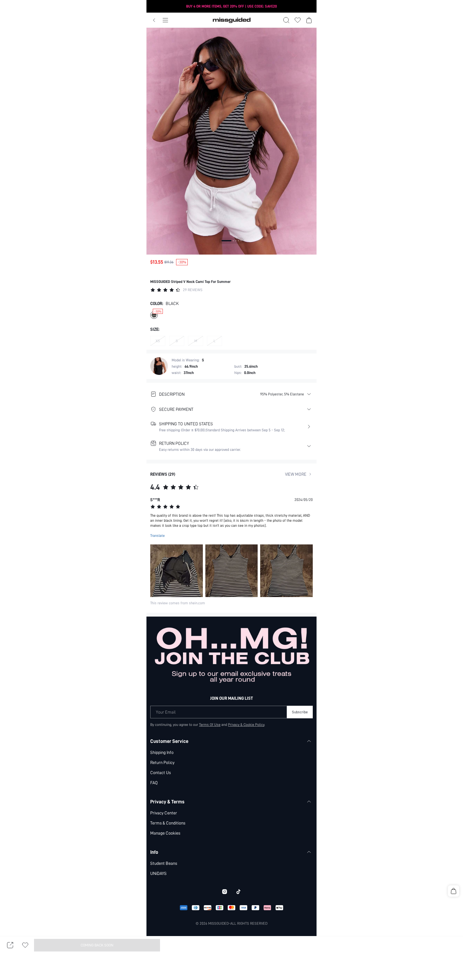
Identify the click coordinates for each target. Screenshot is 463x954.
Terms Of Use (209, 724)
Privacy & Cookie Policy (246, 724)
